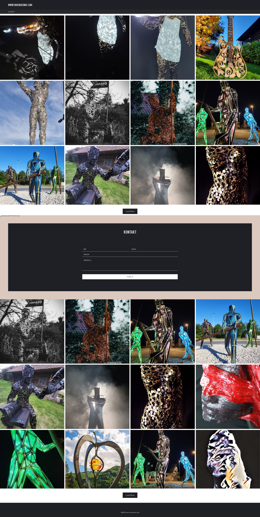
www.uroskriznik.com (132, 512)
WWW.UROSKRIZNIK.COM (20, 5)
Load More (130, 211)
